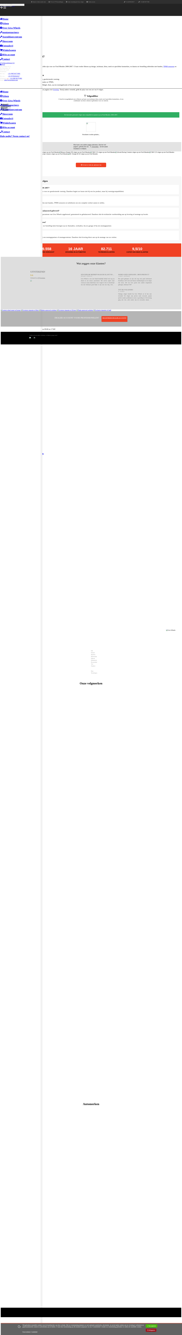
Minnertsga (94, 656)
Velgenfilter (95, 146)
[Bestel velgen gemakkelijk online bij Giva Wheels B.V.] (30, 339)
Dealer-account (91, 2)
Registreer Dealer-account (114, 318)
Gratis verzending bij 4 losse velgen (75, 2)
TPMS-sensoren (168, 66)
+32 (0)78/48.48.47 (129, 2)
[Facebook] (1, 65)
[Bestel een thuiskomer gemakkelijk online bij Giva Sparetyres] (34, 339)
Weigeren (152, 1330)
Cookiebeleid (34, 1332)
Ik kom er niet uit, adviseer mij (91, 165)
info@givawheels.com (11, 80)
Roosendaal (94, 662)
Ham (92, 671)
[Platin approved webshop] (84, 310)
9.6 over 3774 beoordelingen (56, 2)
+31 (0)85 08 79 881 (144, 2)
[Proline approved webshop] (48, 310)
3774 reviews (41, 278)
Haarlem (93, 654)
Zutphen (93, 666)
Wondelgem (94, 673)
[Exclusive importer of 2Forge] (66, 310)
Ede (92, 650)
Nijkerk (93, 658)
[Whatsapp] (4, 65)
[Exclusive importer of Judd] (102, 310)
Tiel (92, 664)
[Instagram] (3, 65)
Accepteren (152, 1326)
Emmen (93, 652)
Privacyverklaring (26, 1332)
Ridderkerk (94, 660)
